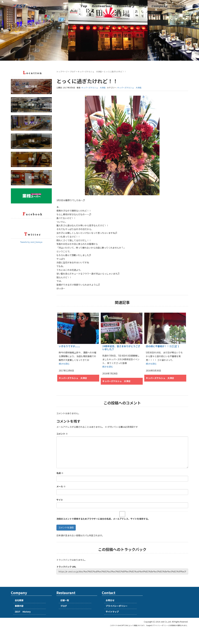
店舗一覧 (64, 600)
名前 (59, 473)
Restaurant (102, 6)
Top (83, 6)
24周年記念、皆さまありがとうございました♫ (121, 348)
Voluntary (125, 6)
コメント (62, 433)
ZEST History (23, 611)
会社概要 (19, 600)
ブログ (72, 71)
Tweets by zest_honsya (31, 241)
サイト (59, 499)
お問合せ (110, 600)
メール (61, 486)
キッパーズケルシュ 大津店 (90, 71)
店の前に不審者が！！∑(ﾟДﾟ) (162, 346)
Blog (143, 6)
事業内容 (19, 605)
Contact (179, 6)
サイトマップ (112, 611)
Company (159, 6)
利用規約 (173, 625)
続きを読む (64, 363)
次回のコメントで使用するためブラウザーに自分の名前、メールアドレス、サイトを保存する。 (103, 518)
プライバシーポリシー (116, 605)
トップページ (62, 71)
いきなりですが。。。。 (70, 346)
